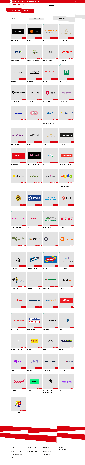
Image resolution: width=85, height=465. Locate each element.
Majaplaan (13, 456)
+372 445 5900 (50, 454)
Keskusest (13, 457)
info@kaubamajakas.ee (51, 456)
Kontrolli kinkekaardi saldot (16, 454)
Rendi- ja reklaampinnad (32, 451)
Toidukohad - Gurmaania (16, 451)
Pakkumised (63, 19)
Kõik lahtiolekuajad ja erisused (33, 1)
